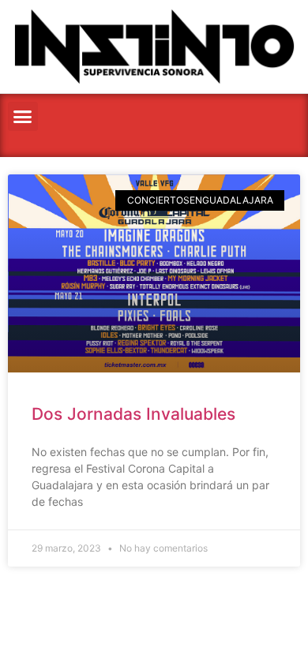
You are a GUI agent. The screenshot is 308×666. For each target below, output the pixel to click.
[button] (23, 117)
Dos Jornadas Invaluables (133, 414)
